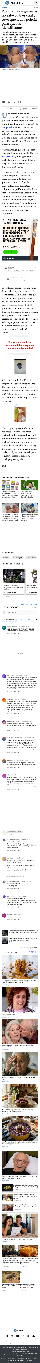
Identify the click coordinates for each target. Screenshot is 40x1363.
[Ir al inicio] (14, 3)
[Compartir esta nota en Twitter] (9, 102)
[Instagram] (23, 1336)
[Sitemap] (34, 1336)
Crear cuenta (33, 604)
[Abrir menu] (3, 3)
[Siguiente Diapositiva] (36, 581)
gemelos (10, 127)
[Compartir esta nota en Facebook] (3, 102)
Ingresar (31, 3)
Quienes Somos (14, 1343)
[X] (12, 1336)
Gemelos (6, 558)
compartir (26, 633)
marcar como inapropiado (33, 635)
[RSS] (28, 1336)
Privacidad (32, 1343)
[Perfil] (20, 1331)
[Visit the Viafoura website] (34, 948)
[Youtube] (17, 1336)
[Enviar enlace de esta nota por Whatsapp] (14, 102)
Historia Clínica (31, 558)
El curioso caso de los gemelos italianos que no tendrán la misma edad (20, 345)
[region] (20, 776)
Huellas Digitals (17, 558)
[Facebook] (7, 1336)
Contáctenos (24, 1343)
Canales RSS (5, 1343)
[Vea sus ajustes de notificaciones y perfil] (36, 3)
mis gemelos (8, 156)
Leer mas (34, 749)
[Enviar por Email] (19, 102)
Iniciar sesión (24, 604)
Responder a (13, 841)
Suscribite (10, 252)
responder (10, 633)
